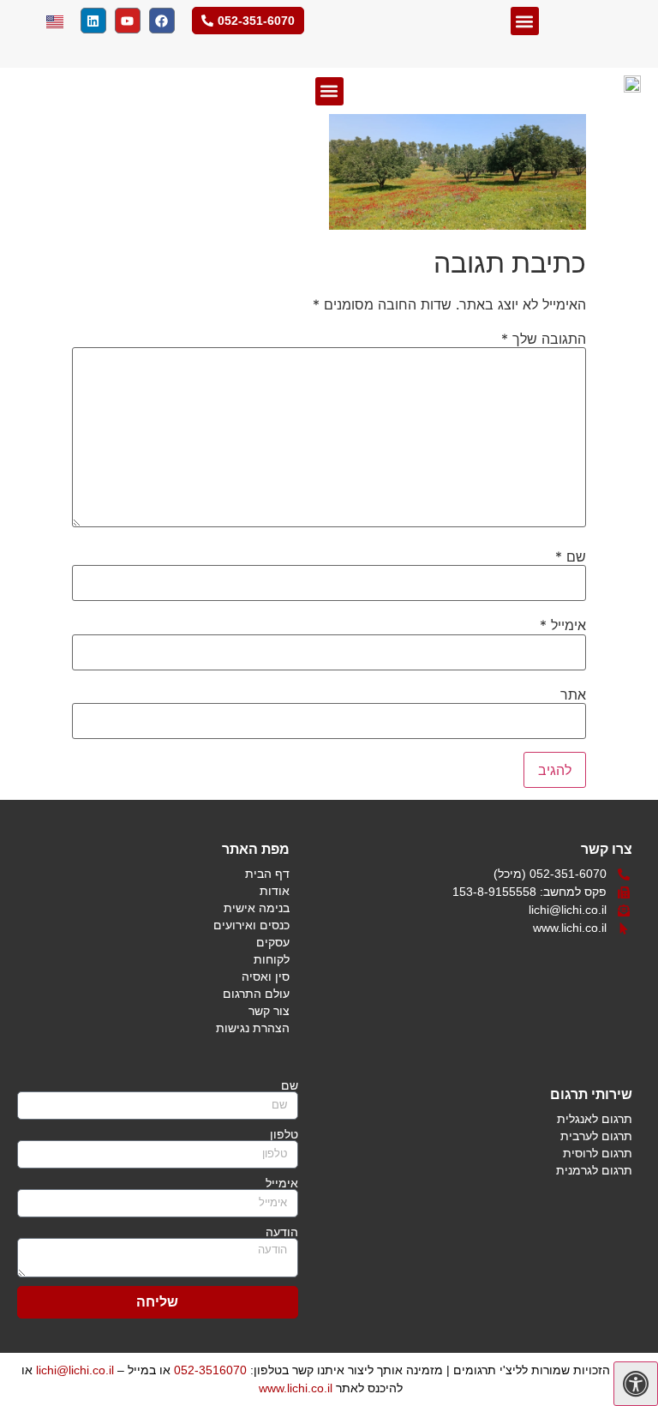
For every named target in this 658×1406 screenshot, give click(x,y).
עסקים (273, 942)
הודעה (282, 1232)
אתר (573, 694)
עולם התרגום (256, 993)
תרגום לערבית (596, 1136)
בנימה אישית (257, 908)
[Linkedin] (93, 20)
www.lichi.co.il (295, 1388)
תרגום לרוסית (597, 1153)
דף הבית (267, 873)
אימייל (563, 625)
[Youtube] (128, 20)
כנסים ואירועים (251, 925)
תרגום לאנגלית (594, 1119)
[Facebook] (162, 20)
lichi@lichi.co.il (75, 1370)
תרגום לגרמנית (594, 1170)
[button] (525, 21)
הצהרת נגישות (253, 1028)
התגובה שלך (543, 338)
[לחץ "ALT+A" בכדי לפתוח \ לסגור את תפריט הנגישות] (635, 1383)
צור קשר (269, 1011)
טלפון (284, 1134)
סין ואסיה (266, 976)
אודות (275, 891)
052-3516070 (210, 1370)
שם (570, 556)
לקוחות (272, 959)
